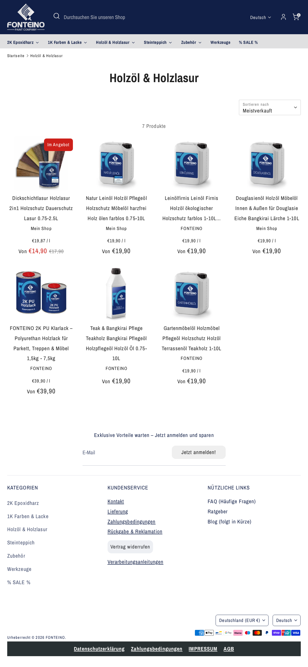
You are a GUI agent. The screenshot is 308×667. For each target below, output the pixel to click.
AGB (164, 626)
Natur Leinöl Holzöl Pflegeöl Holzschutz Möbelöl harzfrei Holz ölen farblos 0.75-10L (116, 208)
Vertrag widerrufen (130, 546)
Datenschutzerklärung (35, 626)
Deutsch (258, 17)
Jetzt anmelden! (198, 452)
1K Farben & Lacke (65, 42)
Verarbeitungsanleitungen (135, 561)
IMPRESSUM (138, 626)
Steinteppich (156, 42)
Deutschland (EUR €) (239, 620)
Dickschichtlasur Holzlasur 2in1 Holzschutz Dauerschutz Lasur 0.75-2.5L (41, 208)
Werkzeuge (220, 42)
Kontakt (116, 501)
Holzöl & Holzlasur (113, 42)
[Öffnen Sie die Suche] (56, 16)
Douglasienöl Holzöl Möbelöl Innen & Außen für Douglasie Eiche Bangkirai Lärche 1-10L (266, 208)
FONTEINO (55, 637)
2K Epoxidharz (21, 42)
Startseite (16, 55)
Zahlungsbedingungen (132, 521)
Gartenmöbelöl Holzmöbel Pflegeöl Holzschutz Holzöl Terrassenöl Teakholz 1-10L (192, 338)
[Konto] (283, 17)
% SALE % (248, 42)
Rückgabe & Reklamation (135, 531)
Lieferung (118, 511)
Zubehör (189, 42)
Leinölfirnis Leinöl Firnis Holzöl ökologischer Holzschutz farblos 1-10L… (191, 208)
